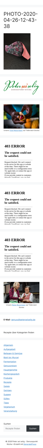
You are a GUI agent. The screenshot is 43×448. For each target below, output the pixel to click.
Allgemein (8, 345)
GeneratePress (30, 444)
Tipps (6, 403)
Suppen (7, 394)
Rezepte (7, 382)
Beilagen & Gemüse (13, 353)
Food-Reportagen (16, 130)
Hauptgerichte (10, 370)
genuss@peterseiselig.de (23, 319)
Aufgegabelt (9, 349)
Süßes (7, 398)
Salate (7, 386)
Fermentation (10, 361)
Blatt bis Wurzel (11, 357)
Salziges (8, 390)
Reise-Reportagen (19, 305)
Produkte (8, 378)
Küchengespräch (11, 374)
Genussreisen (10, 366)
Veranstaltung (10, 411)
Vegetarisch (9, 407)
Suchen (7, 424)
